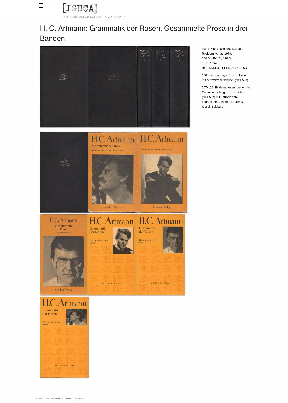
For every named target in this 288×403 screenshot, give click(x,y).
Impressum (79, 399)
